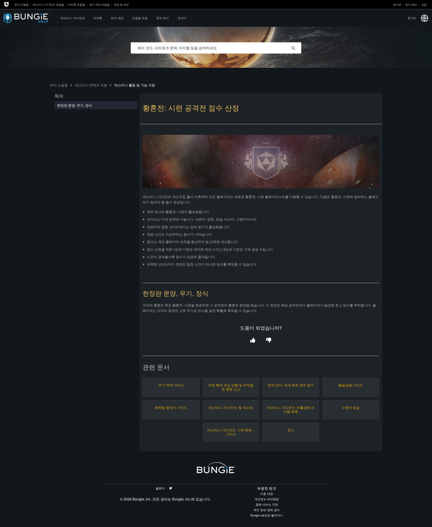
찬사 (290, 430)
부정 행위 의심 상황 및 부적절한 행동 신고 (230, 387)
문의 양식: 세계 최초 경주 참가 (291, 385)
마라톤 (97, 18)
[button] (252, 340)
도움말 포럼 (140, 18)
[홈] (30, 18)
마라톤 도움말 (76, 4)
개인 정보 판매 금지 (267, 510)
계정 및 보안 (121, 4)
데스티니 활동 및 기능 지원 (134, 85)
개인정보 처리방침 (266, 499)
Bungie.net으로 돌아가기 (266, 515)
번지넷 (397, 4)
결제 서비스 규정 (267, 504)
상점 (424, 4)
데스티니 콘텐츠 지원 (91, 85)
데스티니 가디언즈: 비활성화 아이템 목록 (291, 409)
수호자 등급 (351, 407)
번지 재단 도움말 (99, 4)
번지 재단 (411, 4)
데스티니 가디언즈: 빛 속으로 (231, 407)
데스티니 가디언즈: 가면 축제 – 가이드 (230, 432)
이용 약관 (266, 493)
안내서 (182, 18)
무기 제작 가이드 (171, 385)
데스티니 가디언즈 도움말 (48, 4)
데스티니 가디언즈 (73, 18)
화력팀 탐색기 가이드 (171, 407)
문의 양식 (162, 18)
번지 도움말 (21, 4)
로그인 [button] (411, 18)
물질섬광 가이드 (350, 385)
